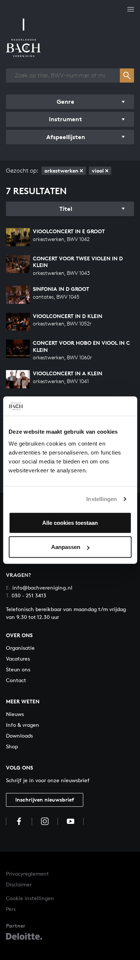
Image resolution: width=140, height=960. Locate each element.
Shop (12, 746)
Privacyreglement (27, 873)
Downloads (19, 735)
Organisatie (20, 648)
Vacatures (18, 658)
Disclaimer (19, 884)
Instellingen (101, 499)
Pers (11, 909)
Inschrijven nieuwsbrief (44, 799)
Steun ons (18, 669)
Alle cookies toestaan (70, 522)
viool (98, 170)
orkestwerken (61, 170)
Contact (16, 680)
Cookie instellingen (30, 898)
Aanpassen (65, 547)
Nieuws (15, 714)
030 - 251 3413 (26, 595)
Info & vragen (22, 725)
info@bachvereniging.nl (39, 587)
